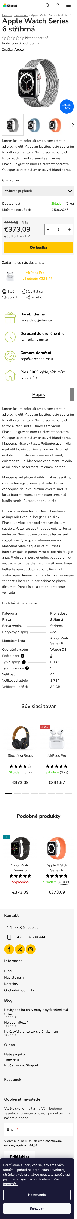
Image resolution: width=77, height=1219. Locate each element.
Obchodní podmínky (19, 990)
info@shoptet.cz (27, 927)
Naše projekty (15, 1054)
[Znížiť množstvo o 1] (48, 229)
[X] (20, 949)
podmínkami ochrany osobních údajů (33, 1143)
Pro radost (58, 613)
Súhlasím (37, 1208)
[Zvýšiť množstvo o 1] (69, 229)
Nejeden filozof (16, 1023)
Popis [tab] (38, 394)
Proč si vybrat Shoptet (21, 1066)
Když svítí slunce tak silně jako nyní (31, 1032)
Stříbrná (56, 619)
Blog (8, 971)
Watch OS (58, 649)
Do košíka (38, 247)
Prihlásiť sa (19, 1156)
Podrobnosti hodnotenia (20, 43)
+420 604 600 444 (30, 937)
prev (4, 738)
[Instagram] (31, 949)
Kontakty (11, 984)
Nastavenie (37, 1194)
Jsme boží (11, 1060)
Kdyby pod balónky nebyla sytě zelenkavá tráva (36, 1012)
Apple (19, 49)
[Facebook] (9, 949)
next (72, 738)
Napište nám (14, 977)
